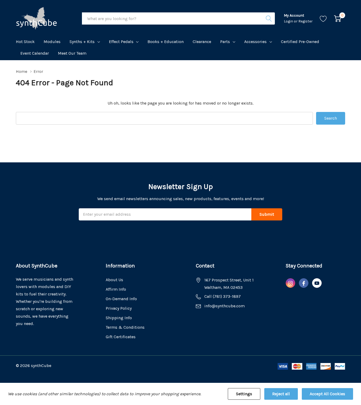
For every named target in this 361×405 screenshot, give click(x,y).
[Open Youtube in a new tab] (316, 283)
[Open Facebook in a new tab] (303, 283)
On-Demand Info (121, 298)
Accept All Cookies (327, 393)
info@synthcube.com (224, 305)
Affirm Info (116, 289)
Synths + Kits (82, 41)
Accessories (255, 41)
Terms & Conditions (125, 327)
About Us (114, 279)
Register (305, 21)
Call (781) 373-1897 (222, 296)
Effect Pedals (121, 41)
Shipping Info (119, 317)
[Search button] (269, 18)
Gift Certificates (121, 336)
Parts (225, 41)
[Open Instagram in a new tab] (290, 283)
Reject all (281, 393)
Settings (244, 393)
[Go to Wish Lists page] (323, 18)
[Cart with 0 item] (337, 18)
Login (289, 21)
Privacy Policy (119, 308)
